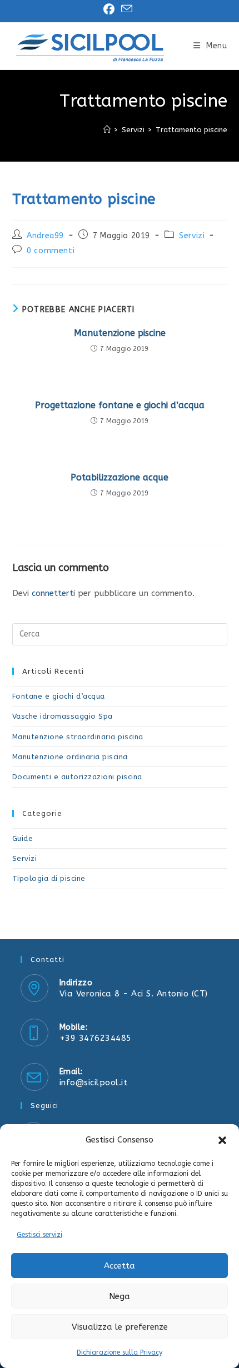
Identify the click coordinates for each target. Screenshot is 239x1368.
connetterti (53, 593)
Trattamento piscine (191, 130)
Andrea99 (45, 235)
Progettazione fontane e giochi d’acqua (120, 405)
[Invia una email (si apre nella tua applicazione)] (127, 9)
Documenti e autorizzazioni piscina (77, 777)
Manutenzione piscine (120, 333)
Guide (22, 838)
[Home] (107, 130)
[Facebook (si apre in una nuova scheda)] (110, 9)
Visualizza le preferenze (120, 1327)
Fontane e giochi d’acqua (58, 696)
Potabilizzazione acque (119, 477)
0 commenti (50, 250)
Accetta (119, 1266)
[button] (222, 1140)
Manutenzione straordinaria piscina (77, 737)
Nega (119, 1296)
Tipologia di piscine (49, 878)
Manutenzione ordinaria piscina (70, 757)
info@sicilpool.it (93, 1083)
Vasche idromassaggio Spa (62, 716)
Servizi (192, 235)
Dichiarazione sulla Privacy (119, 1352)
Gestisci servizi (39, 1235)
